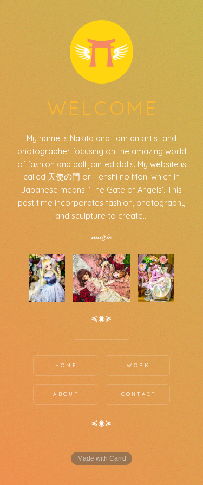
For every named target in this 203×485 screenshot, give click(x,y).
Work (138, 365)
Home (66, 365)
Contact (138, 394)
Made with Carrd (101, 458)
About (66, 394)
